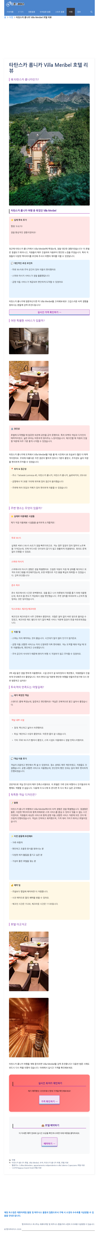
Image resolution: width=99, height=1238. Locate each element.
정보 (79, 12)
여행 (70, 12)
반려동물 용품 (45, 12)
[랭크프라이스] (15, 4)
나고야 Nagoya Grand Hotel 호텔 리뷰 (27, 1168)
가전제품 (10, 12)
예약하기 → (49, 1144)
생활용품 (31, 12)
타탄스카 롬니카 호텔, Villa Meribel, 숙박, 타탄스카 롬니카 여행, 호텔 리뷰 (40, 1163)
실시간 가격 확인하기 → (49, 312)
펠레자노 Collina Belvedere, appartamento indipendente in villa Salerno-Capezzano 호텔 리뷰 (48, 1165)
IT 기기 (20, 12)
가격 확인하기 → (49, 1101)
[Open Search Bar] (91, 12)
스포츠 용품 (59, 12)
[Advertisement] (49, 40)
